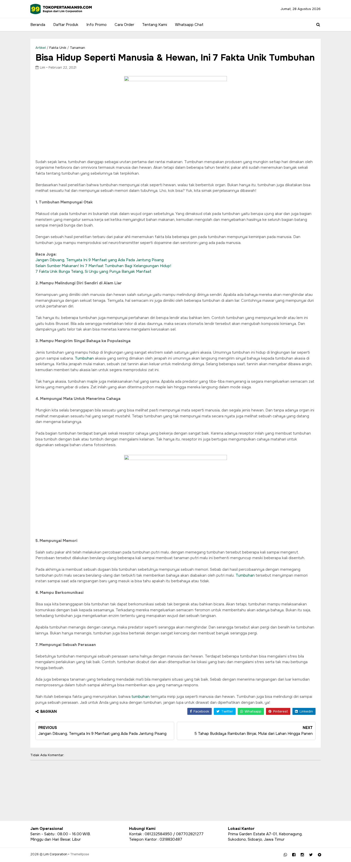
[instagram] (302, 854)
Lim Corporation (55, 854)
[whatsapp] (285, 854)
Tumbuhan (84, 358)
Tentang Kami (154, 24)
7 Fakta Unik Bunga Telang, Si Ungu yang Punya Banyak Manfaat (93, 271)
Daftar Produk (65, 24)
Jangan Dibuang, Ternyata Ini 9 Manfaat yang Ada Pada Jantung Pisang (99, 260)
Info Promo (96, 24)
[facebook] (293, 854)
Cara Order (124, 24)
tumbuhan (141, 696)
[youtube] (319, 854)
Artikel (40, 47)
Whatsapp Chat (189, 24)
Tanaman (77, 47)
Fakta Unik (57, 47)
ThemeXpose (79, 854)
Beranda (37, 24)
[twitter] (311, 854)
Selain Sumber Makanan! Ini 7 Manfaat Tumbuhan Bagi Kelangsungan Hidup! (103, 265)
